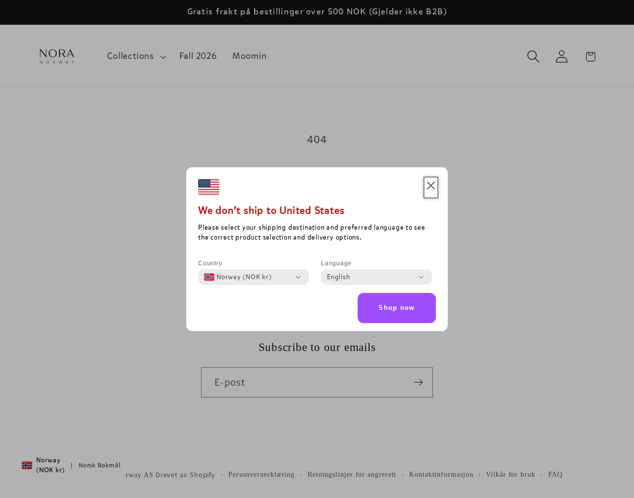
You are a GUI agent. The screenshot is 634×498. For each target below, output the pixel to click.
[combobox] (238, 277)
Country (210, 263)
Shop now (396, 307)
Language (336, 263)
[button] (431, 187)
